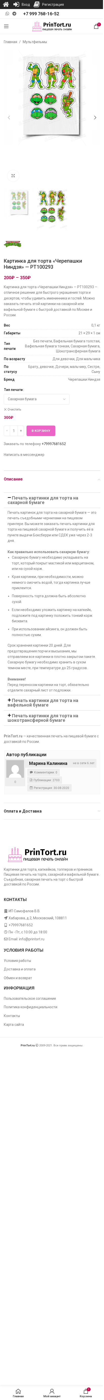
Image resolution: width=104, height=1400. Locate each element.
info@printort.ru (31, 939)
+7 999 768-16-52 (41, 13)
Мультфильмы (35, 42)
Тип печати (13, 390)
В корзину (41, 431)
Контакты (12, 1016)
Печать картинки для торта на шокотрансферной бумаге (43, 718)
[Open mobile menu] (6, 26)
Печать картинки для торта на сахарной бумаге (43, 500)
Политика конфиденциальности (30, 1007)
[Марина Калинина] (15, 769)
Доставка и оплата (20, 969)
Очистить (14, 409)
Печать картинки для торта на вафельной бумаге (43, 703)
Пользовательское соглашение (30, 998)
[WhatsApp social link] (7, 14)
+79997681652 (54, 444)
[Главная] (6, 4)
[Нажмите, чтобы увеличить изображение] (13, 175)
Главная (10, 42)
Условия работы (17, 961)
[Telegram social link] (14, 14)
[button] (9, 118)
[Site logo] (52, 26)
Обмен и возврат (18, 978)
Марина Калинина (48, 763)
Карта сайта (14, 1025)
